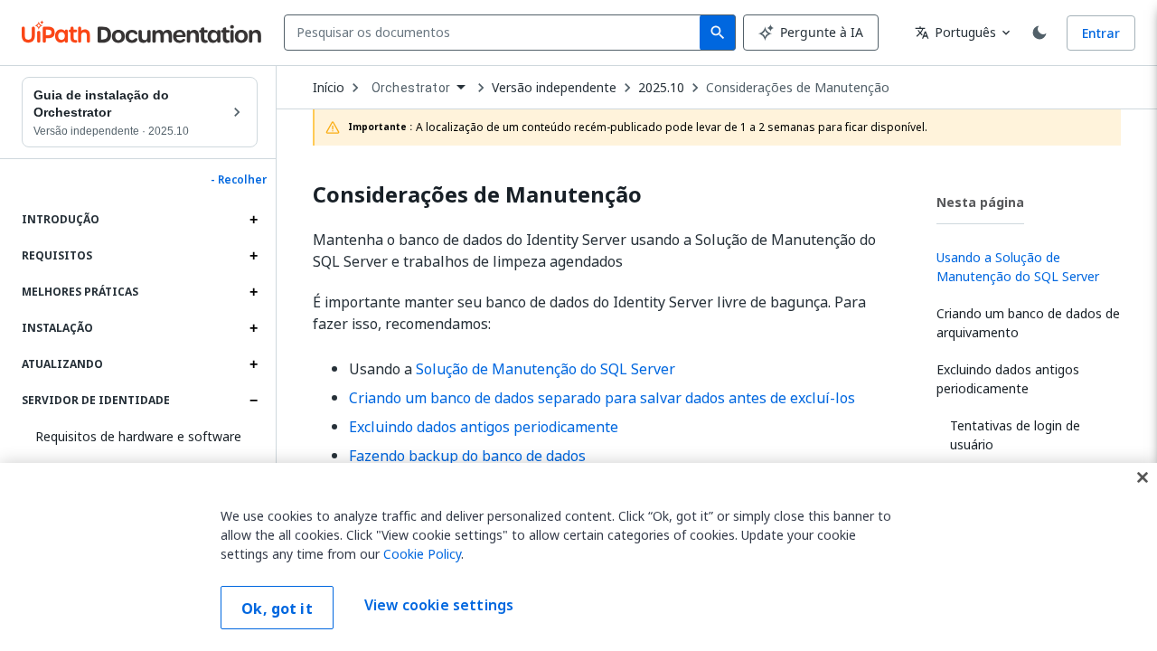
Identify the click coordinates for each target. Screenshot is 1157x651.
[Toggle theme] (1039, 32)
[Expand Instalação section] (253, 328)
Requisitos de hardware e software (138, 436)
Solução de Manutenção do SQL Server (545, 369)
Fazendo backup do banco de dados (467, 456)
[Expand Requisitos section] (253, 256)
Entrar (1101, 33)
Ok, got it (277, 608)
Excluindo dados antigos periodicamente (483, 427)
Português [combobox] (955, 32)
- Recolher (239, 180)
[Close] (1142, 477)
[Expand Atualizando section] (253, 364)
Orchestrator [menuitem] (411, 87)
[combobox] (496, 32)
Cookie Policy (422, 553)
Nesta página (980, 202)
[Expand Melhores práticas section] (253, 292)
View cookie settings (438, 606)
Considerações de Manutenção (797, 87)
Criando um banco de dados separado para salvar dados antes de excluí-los (602, 398)
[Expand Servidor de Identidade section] (253, 400)
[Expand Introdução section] (253, 220)
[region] (578, 557)
